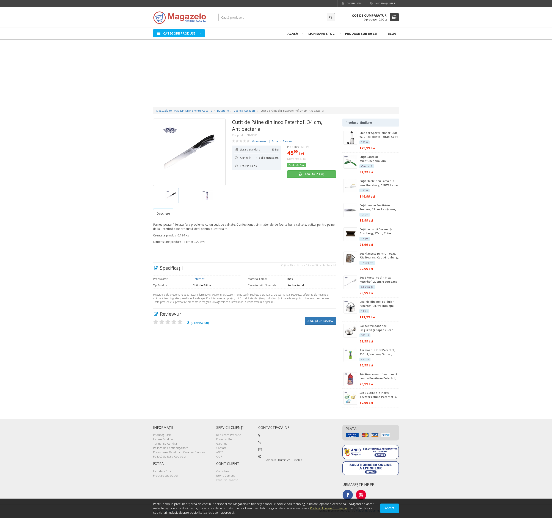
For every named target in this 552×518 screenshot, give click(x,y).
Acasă (292, 33)
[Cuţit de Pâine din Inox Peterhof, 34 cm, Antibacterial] (189, 152)
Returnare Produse (228, 435)
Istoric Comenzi (226, 475)
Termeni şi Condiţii (165, 443)
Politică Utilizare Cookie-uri (170, 456)
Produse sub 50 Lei (361, 33)
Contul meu (354, 3)
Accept (389, 508)
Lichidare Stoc (321, 33)
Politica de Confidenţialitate (170, 448)
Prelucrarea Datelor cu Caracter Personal (179, 452)
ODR (219, 456)
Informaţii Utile (384, 3)
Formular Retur (225, 439)
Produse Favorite (227, 480)
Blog (392, 33)
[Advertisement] (276, 69)
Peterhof (198, 279)
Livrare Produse (163, 439)
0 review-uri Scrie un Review (272, 141)
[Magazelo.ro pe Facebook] (347, 495)
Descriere (163, 213)
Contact (221, 448)
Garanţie (221, 443)
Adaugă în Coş (313, 174)
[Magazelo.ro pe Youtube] (361, 495)
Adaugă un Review (320, 321)
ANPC (219, 452)
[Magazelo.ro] (181, 17)
